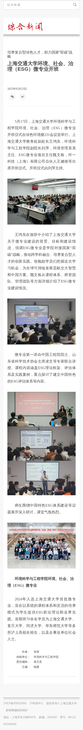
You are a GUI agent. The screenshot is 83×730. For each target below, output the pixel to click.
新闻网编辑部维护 (17, 710)
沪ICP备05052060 (15, 703)
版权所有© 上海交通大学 (61, 703)
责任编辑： (23, 661)
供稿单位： (23, 657)
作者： (26, 651)
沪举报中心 (36, 703)
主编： (26, 667)
